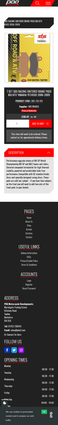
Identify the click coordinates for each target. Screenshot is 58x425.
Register (29, 284)
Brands (29, 229)
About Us (29, 221)
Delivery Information (29, 253)
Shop (29, 225)
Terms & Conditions (29, 264)
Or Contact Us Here (12, 334)
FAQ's (29, 257)
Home (29, 217)
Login (29, 280)
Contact (29, 237)
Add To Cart (39, 123)
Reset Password (29, 288)
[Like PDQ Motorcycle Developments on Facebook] (7, 350)
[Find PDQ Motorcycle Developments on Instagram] (21, 350)
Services (29, 233)
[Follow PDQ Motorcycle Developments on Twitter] (14, 350)
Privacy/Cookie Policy (29, 260)
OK (44, 412)
